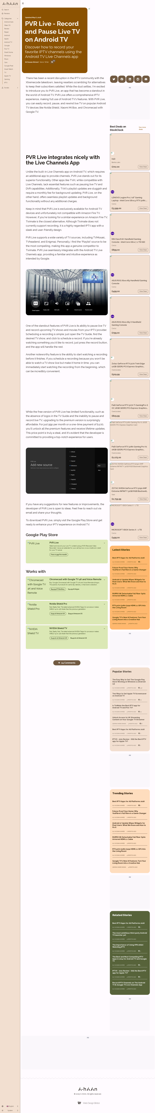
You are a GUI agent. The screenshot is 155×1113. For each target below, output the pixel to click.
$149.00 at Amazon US (78, 638)
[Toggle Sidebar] (20, 556)
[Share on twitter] (114, 78)
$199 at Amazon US (75, 613)
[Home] (10, 3)
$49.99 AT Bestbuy (58, 589)
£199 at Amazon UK (58, 613)
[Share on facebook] (122, 78)
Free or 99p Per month (59, 554)
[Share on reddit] (138, 78)
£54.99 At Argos (73, 589)
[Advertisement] (67, 132)
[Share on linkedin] (130, 78)
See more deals (142, 128)
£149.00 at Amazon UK (59, 638)
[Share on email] (146, 78)
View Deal (143, 167)
